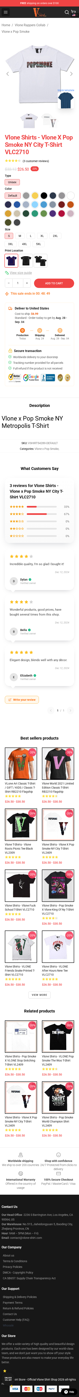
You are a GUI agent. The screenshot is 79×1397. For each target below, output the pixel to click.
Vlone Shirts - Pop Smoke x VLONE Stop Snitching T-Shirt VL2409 (20, 1060)
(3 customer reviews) (36, 161)
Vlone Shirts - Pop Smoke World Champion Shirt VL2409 (57, 1121)
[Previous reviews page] (50, 710)
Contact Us (10, 1314)
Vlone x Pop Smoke (15, 32)
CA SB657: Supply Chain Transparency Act (29, 1278)
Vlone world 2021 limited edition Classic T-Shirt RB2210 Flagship (58, 787)
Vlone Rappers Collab (30, 25)
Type (8, 175)
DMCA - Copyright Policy (18, 1272)
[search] (66, 12)
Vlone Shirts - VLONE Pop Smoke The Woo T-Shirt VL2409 (58, 1060)
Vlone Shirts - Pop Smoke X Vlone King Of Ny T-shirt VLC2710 (58, 909)
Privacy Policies (12, 1266)
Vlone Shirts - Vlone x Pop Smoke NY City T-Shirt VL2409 (58, 848)
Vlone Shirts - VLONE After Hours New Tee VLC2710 (55, 970)
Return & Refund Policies (18, 1308)
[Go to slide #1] (29, 120)
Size (7, 229)
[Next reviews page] (70, 710)
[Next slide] (71, 74)
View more (39, 995)
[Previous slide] (8, 74)
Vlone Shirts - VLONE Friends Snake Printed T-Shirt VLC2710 (20, 970)
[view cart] (73, 12)
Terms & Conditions (15, 1261)
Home (6, 25)
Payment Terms (12, 1302)
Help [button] (71, 1391)
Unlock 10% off (8, 1379)
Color (8, 188)
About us (8, 1255)
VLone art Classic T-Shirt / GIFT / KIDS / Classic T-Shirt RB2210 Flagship (20, 787)
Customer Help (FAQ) (16, 1319)
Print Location (14, 250)
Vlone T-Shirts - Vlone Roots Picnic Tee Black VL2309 (19, 848)
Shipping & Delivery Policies (20, 1297)
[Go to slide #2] (50, 120)
